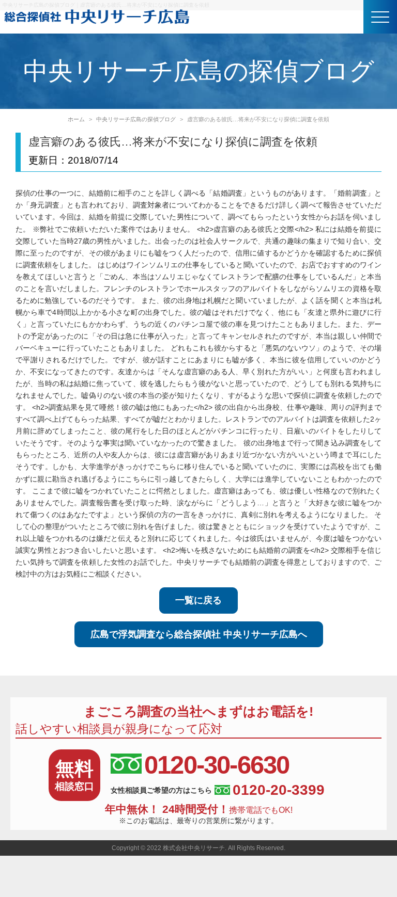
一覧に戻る (198, 600)
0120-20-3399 (279, 790)
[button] (380, 17)
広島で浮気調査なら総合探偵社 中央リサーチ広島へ (198, 634)
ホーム (76, 119)
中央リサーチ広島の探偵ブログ (136, 119)
